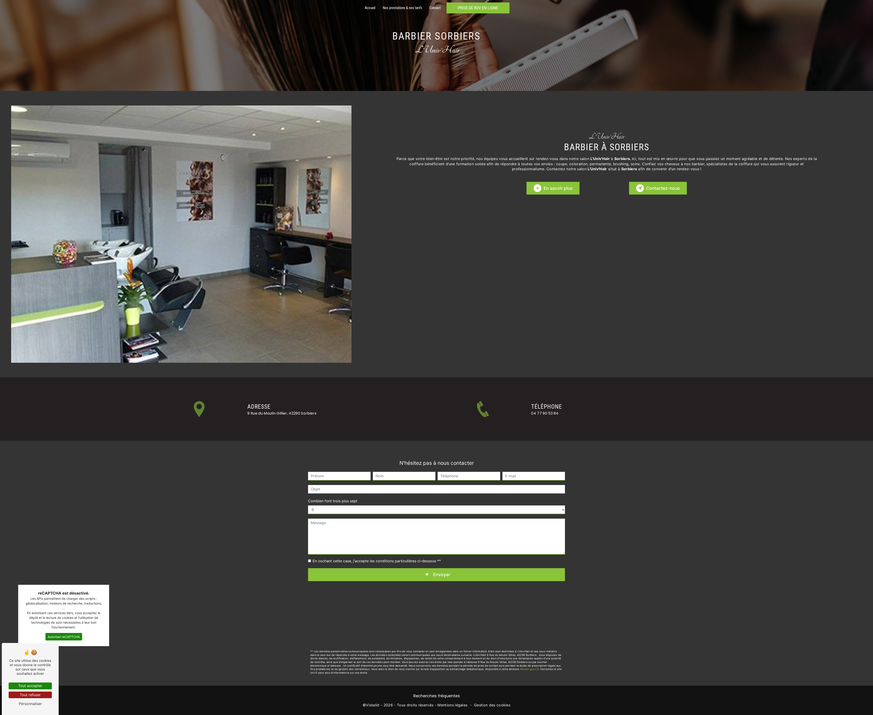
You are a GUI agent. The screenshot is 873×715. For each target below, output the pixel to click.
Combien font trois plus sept (332, 501)
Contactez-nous (663, 188)
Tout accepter (30, 685)
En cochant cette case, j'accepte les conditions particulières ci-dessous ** (377, 561)
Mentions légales (452, 705)
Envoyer (441, 574)
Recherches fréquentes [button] (436, 696)
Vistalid (372, 705)
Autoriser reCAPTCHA (64, 637)
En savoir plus (558, 188)
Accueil (370, 8)
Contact (435, 8)
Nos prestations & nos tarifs (402, 8)
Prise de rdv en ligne (478, 7)
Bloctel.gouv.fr (529, 669)
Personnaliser (30, 703)
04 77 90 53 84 (544, 413)
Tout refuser (30, 694)
